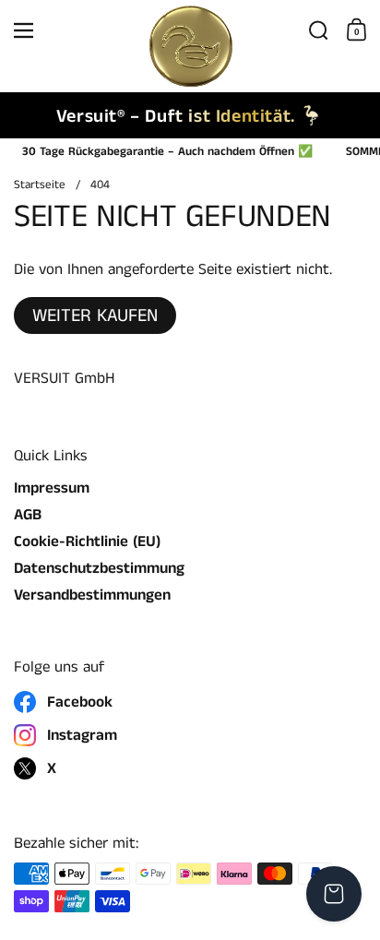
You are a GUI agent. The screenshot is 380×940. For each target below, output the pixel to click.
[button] (319, 30)
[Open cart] (334, 894)
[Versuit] (189, 30)
